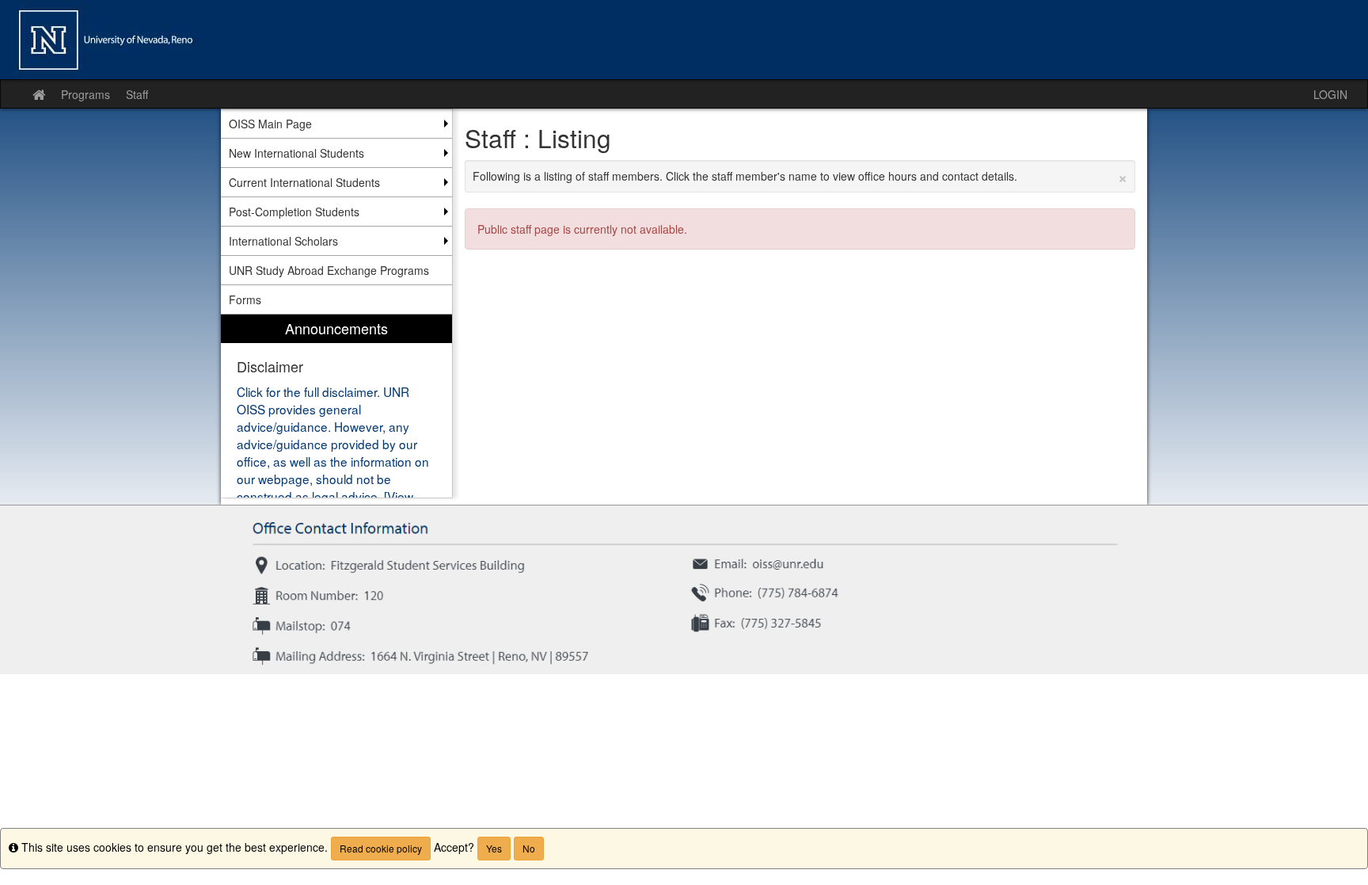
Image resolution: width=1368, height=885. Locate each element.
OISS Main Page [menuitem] (270, 124)
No (528, 848)
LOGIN (1330, 94)
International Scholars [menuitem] (283, 241)
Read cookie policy (381, 848)
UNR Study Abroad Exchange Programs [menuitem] (329, 270)
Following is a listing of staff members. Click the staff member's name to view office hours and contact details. (800, 176)
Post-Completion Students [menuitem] (294, 211)
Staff (137, 94)
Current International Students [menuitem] (304, 182)
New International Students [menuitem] (296, 153)
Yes (494, 848)
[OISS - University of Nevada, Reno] (684, 39)
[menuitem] (336, 406)
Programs (85, 94)
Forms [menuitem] (245, 299)
